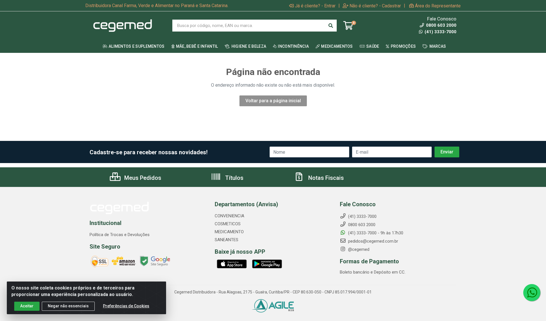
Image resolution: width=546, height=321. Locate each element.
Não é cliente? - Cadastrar (375, 5)
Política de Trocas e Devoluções (120, 234)
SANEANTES (226, 239)
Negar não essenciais (68, 306)
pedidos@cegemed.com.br (372, 241)
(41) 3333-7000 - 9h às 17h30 (375, 232)
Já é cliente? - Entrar (315, 5)
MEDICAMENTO (229, 231)
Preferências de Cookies (126, 306)
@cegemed (358, 249)
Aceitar (27, 306)
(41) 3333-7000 (439, 31)
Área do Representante (438, 5)
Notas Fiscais (325, 177)
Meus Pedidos (142, 177)
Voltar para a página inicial (273, 100)
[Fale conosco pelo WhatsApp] (531, 292)
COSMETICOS (228, 223)
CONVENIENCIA (229, 215)
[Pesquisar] (331, 26)
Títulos (233, 177)
